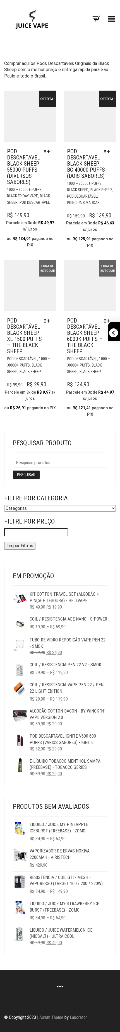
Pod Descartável (35, 202)
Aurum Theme (51, 1017)
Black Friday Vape (22, 196)
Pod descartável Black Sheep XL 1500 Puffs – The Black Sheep (24, 336)
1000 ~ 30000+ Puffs (24, 189)
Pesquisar (26, 475)
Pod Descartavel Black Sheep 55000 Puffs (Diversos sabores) (23, 166)
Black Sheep (77, 190)
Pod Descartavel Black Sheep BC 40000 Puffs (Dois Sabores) (86, 163)
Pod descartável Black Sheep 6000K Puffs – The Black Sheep (84, 336)
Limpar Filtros (19, 545)
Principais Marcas (83, 202)
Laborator (78, 1017)
